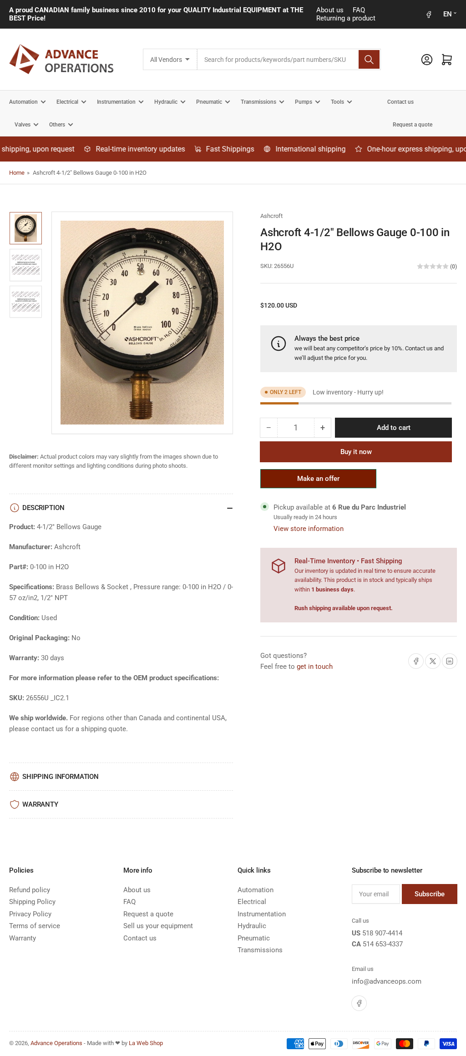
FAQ (359, 10)
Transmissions (258, 102)
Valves (22, 124)
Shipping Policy (32, 902)
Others (57, 124)
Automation (23, 102)
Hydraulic (165, 102)
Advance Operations (56, 1043)
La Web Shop (146, 1043)
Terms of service (34, 926)
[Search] (369, 59)
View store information (309, 529)
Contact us (400, 102)
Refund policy (29, 890)
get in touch (315, 666)
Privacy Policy (30, 914)
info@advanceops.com (386, 981)
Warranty (22, 938)
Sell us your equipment (158, 926)
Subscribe (430, 894)
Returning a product (345, 18)
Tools (337, 102)
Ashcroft (271, 215)
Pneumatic (209, 102)
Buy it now (356, 452)
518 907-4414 (382, 933)
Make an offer (318, 481)
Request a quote (412, 124)
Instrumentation (116, 102)
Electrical (67, 102)
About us (330, 10)
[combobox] (288, 59)
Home (17, 172)
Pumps (303, 102)
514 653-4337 (383, 944)
